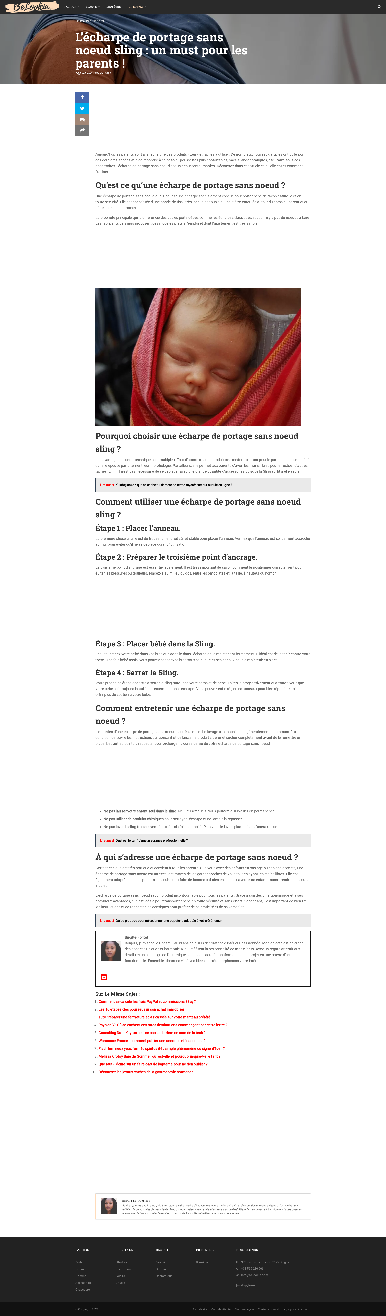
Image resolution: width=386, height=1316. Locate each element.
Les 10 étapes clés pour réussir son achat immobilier (141, 1009)
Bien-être (113, 7)
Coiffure (161, 1269)
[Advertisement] (203, 121)
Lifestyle (136, 7)
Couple (120, 1283)
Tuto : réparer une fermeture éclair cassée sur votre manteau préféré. (155, 1017)
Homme (80, 1276)
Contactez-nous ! (268, 1309)
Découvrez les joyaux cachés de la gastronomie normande (146, 1072)
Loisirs (120, 1276)
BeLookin (82, 21)
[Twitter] (82, 108)
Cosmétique (164, 1276)
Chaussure (82, 1289)
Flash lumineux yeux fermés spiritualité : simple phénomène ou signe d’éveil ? (162, 1048)
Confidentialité (221, 1309)
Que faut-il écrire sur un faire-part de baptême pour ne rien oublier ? (153, 1064)
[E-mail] (104, 978)
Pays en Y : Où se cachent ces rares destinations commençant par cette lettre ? (163, 1025)
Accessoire (83, 1283)
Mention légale (244, 1309)
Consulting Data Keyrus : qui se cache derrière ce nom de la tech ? (152, 1033)
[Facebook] (82, 97)
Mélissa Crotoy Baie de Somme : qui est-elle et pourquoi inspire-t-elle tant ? (159, 1056)
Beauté (91, 7)
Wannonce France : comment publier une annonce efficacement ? (152, 1040)
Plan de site (200, 1309)
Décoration (123, 1269)
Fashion (70, 7)
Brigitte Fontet (83, 73)
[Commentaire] (82, 119)
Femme (80, 1269)
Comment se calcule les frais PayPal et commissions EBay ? (147, 1001)
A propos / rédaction (296, 1309)
